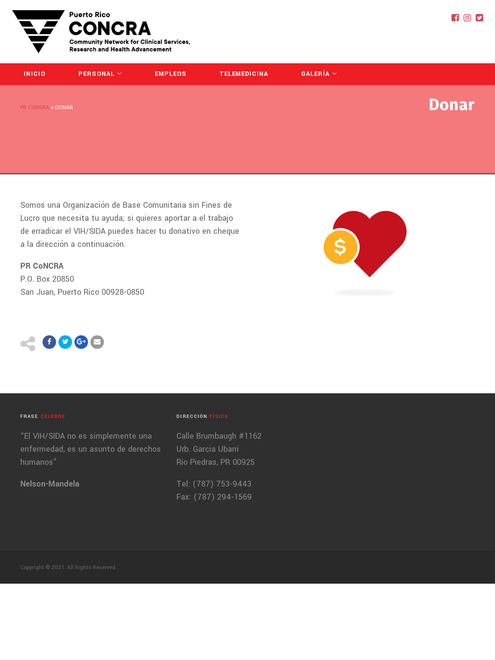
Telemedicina (244, 74)
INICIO (34, 74)
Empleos (171, 74)
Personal (96, 74)
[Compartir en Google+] (81, 342)
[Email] (97, 342)
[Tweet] (65, 342)
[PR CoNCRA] (101, 31)
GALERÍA (315, 74)
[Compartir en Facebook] (49, 342)
